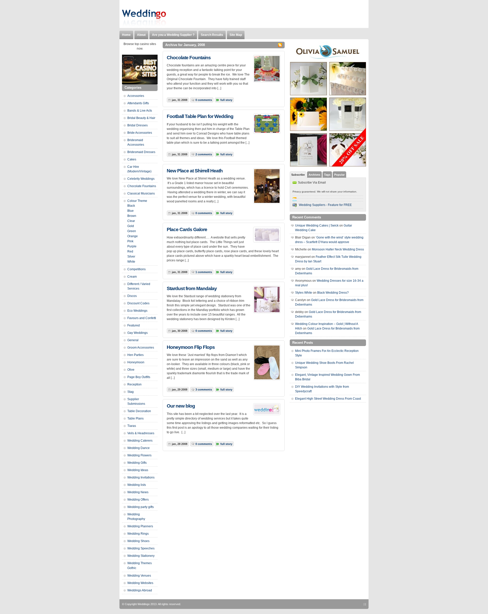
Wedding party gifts (140, 507)
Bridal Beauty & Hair (141, 118)
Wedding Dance (138, 448)
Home (126, 35)
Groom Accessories (140, 347)
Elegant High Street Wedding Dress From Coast (328, 398)
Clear (131, 221)
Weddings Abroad (139, 590)
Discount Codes (138, 303)
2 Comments (203, 154)
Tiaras (131, 426)
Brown (131, 216)
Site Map (236, 35)
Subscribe (298, 174)
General (133, 340)
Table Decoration (139, 411)
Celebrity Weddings (141, 179)
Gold (130, 226)
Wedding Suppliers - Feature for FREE (325, 205)
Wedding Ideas (137, 470)
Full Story (226, 99)
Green (131, 231)
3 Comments (203, 389)
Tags (327, 174)
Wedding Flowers (139, 455)
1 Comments (203, 272)
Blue (130, 211)
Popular (339, 174)
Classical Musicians (141, 193)
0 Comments (203, 99)
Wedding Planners (140, 526)
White (131, 261)
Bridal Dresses (137, 125)
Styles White (303, 292)
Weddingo (144, 604)
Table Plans (135, 418)
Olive (130, 369)
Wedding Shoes (138, 541)
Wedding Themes (139, 563)
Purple (131, 246)
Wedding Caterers (139, 440)
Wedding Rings (138, 533)
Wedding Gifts (137, 463)
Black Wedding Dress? (333, 292)
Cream (132, 276)
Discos (132, 296)
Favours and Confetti (141, 318)
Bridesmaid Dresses (141, 152)
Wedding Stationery (141, 556)
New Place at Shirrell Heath (195, 170)
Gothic (131, 568)
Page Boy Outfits (138, 377)
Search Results (212, 35)
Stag (130, 392)
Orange (132, 236)
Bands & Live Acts (139, 110)
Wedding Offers (138, 499)
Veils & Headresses (140, 433)
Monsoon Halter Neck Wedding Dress (338, 249)
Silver (131, 256)
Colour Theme (137, 201)
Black (131, 205)
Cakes (131, 159)
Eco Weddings (137, 310)
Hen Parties (135, 355)
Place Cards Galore (187, 229)
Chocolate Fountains (189, 57)
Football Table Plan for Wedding (200, 116)
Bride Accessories (139, 132)
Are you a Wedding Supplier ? (173, 35)
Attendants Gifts (138, 103)
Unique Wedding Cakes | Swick (317, 225)
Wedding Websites (140, 583)
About (141, 35)
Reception (134, 384)
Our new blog (181, 406)
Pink (130, 241)
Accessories (135, 96)
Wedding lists (136, 485)
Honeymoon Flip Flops (191, 347)
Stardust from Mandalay (192, 288)
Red (130, 251)
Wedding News (137, 492)
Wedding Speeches (141, 548)
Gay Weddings (137, 333)
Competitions (136, 269)
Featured (133, 325)
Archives (314, 174)
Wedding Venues (139, 575)
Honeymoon (135, 362)
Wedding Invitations (141, 477)
